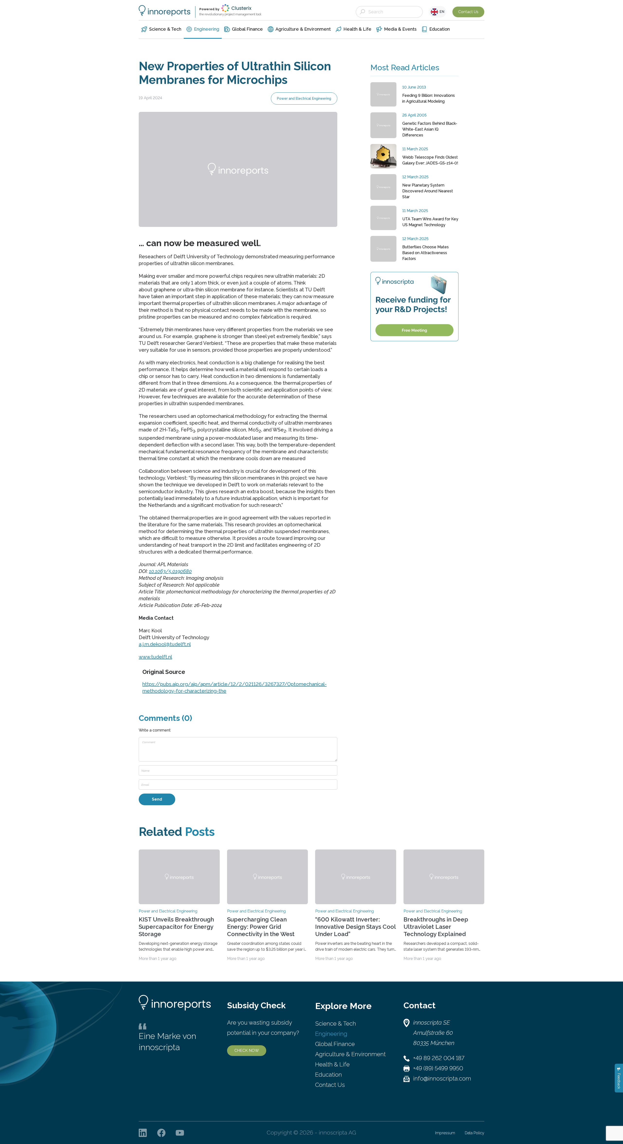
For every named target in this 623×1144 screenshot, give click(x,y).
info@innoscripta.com (442, 1078)
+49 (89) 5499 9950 (438, 1068)
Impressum (445, 1133)
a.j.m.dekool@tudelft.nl (165, 644)
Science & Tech (335, 1023)
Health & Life (332, 1064)
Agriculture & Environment (350, 1054)
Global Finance (335, 1043)
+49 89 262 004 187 (438, 1058)
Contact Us (468, 11)
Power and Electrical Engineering (304, 98)
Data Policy (474, 1133)
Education (328, 1074)
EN (441, 12)
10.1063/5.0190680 (170, 571)
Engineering (331, 1033)
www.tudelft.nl (155, 657)
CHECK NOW (246, 1050)
